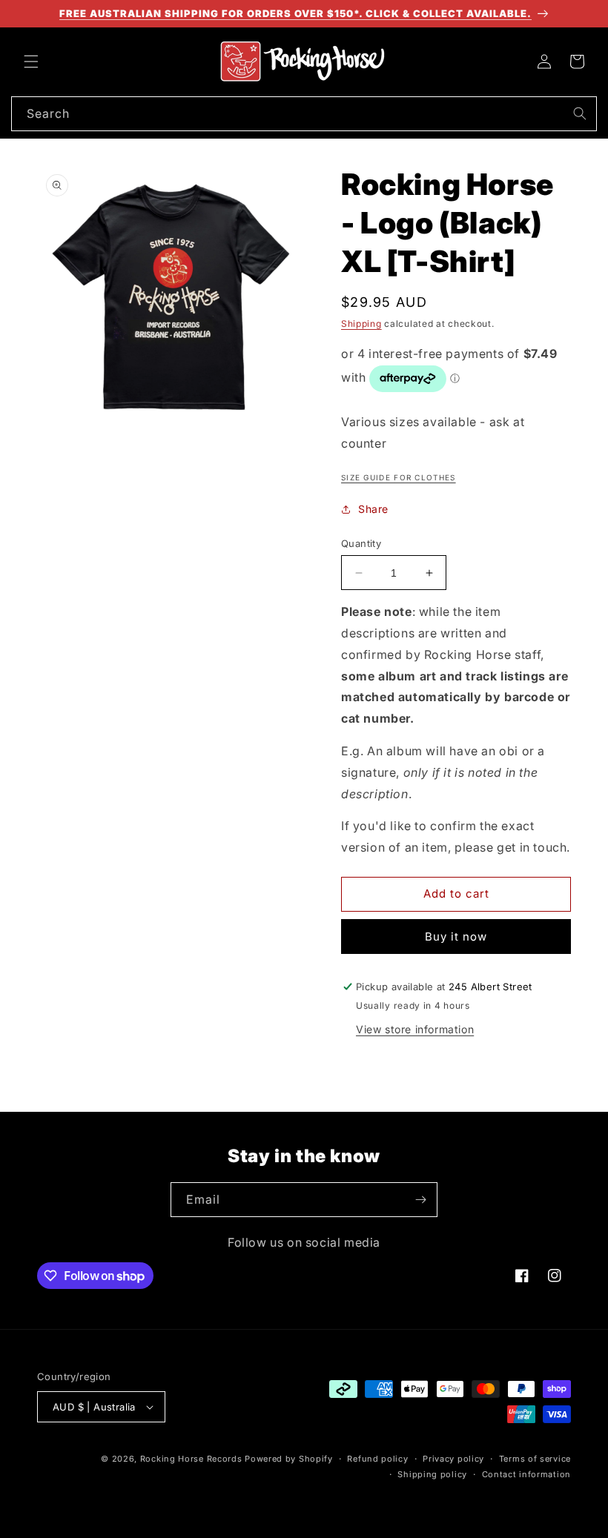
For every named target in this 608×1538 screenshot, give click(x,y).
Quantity (361, 543)
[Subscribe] (420, 1199)
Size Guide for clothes (398, 477)
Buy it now (456, 936)
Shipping (361, 323)
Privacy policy (453, 1459)
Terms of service (535, 1459)
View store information (415, 1029)
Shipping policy (432, 1474)
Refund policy (377, 1459)
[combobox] (304, 113)
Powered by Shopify (289, 1459)
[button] (31, 61)
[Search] (580, 113)
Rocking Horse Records (191, 1459)
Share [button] (373, 509)
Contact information (526, 1474)
